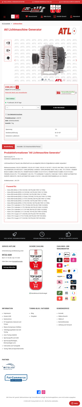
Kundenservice (63, 308)
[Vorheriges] (15, 60)
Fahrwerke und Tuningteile (12, 346)
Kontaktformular (17, 261)
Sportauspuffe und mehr (11, 338)
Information (7, 308)
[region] (41, 60)
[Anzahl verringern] (7, 108)
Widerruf (61, 319)
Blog (32, 313)
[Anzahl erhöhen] (38, 108)
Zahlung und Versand (65, 325)
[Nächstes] (76, 60)
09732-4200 (7, 255)
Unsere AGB (7, 316)
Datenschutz (8, 319)
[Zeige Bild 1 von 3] (42, 79)
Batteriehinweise (63, 322)
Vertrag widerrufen (9, 267)
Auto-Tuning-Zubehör (10, 335)
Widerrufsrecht (63, 316)
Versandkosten (36, 397)
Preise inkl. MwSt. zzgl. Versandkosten (16, 92)
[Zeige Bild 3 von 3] (49, 79)
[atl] (68, 31)
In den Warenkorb (58, 108)
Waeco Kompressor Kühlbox (12, 327)
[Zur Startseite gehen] (33, 9)
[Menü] (4, 16)
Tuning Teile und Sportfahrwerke (14, 349)
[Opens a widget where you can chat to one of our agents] (74, 403)
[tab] (8, 146)
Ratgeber (34, 316)
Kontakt (60, 313)
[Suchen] (17, 17)
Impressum (7, 313)
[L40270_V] (46, 60)
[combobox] (13, 17)
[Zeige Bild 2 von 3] (45, 79)
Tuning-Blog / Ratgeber (39, 308)
